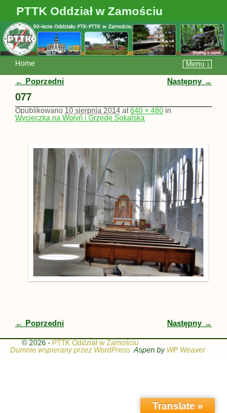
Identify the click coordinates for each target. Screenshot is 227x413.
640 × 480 (146, 110)
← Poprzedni (39, 81)
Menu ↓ (198, 64)
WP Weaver (185, 350)
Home (25, 63)
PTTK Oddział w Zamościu (89, 11)
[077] (113, 212)
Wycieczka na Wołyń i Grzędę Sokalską (80, 118)
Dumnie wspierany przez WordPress (70, 350)
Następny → (189, 81)
